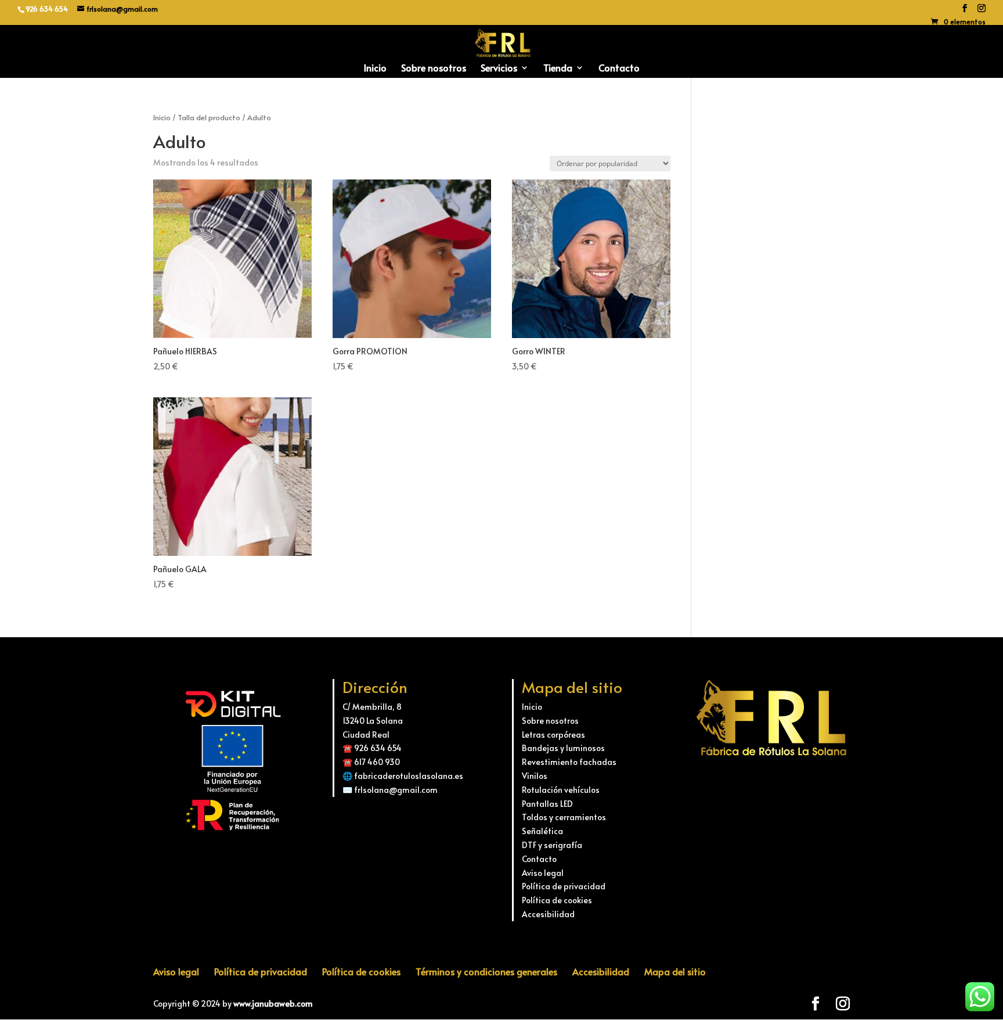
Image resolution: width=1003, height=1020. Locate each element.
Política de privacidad (563, 886)
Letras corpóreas (553, 734)
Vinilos (534, 775)
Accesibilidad (548, 914)
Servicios (499, 68)
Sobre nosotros (433, 68)
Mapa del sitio (675, 971)
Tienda (557, 68)
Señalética (542, 830)
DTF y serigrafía (552, 844)
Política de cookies (557, 900)
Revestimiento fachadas (569, 761)
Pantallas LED (547, 803)
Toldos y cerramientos (564, 817)
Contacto (619, 68)
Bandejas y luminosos (563, 747)
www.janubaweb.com (273, 1003)
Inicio (375, 68)
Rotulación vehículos (561, 789)
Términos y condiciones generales (486, 971)
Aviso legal (543, 872)
